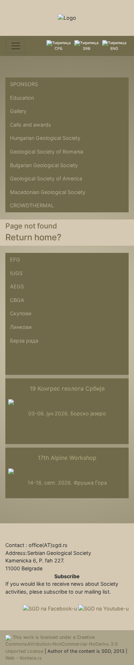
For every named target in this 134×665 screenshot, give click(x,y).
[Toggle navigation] (16, 46)
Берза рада (24, 341)
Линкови (21, 327)
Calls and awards (30, 125)
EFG (15, 259)
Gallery (18, 111)
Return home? (33, 237)
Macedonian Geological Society (47, 192)
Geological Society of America (46, 178)
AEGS (17, 286)
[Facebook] (50, 608)
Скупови (20, 313)
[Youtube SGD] (103, 608)
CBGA (17, 300)
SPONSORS (24, 84)
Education (22, 98)
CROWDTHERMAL (32, 205)
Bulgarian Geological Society (44, 165)
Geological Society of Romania (46, 151)
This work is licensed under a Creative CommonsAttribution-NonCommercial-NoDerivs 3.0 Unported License (61, 644)
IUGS (16, 273)
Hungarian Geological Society (45, 138)
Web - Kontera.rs (23, 658)
